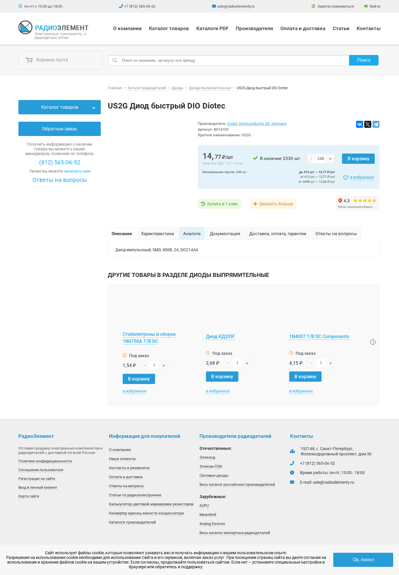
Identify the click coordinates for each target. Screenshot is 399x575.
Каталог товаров (169, 28)
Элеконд (207, 457)
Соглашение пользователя (40, 470)
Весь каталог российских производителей (237, 484)
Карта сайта (28, 496)
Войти (375, 6)
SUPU (204, 505)
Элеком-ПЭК (211, 466)
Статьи (341, 28)
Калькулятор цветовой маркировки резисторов (151, 504)
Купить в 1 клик (222, 204)
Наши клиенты (122, 459)
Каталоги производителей (132, 522)
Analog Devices (212, 523)
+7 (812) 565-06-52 (139, 6)
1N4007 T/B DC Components (319, 336)
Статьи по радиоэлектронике (135, 495)
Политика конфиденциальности (45, 461)
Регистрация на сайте (36, 479)
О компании (127, 28)
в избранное (362, 177)
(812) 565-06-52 (59, 162)
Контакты (369, 28)
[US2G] (149, 166)
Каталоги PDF (212, 28)
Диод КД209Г (220, 336)
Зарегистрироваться (335, 6)
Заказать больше (276, 204)
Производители (254, 28)
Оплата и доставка (302, 28)
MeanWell (208, 514)
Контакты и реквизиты (129, 468)
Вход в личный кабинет (37, 488)
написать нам (77, 171)
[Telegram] (375, 124)
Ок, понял (363, 559)
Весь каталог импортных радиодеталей (235, 533)
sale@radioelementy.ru (236, 6)
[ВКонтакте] (359, 124)
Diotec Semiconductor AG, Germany (257, 123)
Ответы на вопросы (59, 179)
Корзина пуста (51, 60)
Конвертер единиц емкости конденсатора (146, 513)
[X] (367, 124)
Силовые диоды (214, 475)
